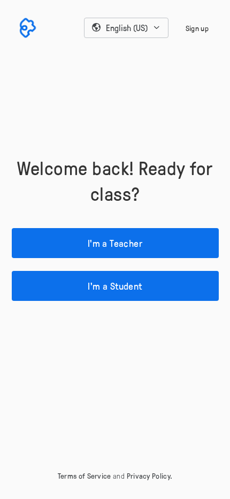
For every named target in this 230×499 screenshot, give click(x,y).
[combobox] (126, 28)
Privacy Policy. (150, 476)
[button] (126, 28)
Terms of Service (84, 476)
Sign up (197, 28)
